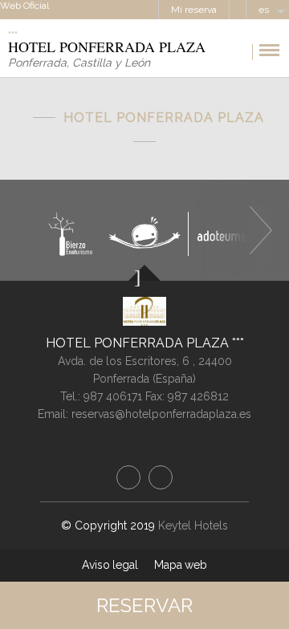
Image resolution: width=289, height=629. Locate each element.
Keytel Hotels (193, 525)
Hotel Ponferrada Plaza (139, 343)
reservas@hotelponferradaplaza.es (161, 414)
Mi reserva (194, 9)
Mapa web (180, 564)
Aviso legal (110, 564)
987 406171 (112, 396)
